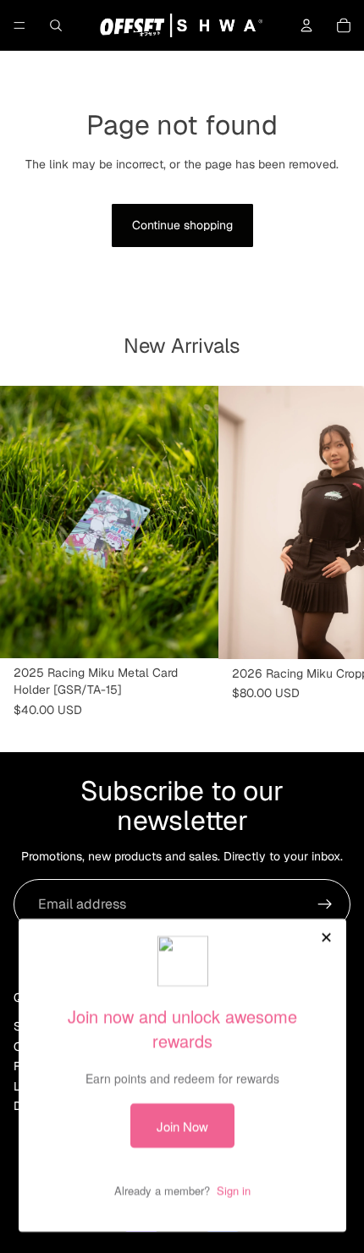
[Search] (55, 25)
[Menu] (19, 25)
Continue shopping (182, 225)
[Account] (306, 25)
